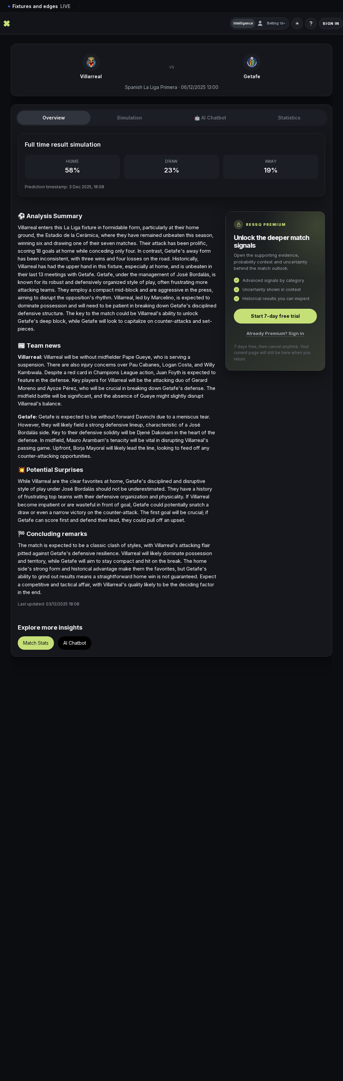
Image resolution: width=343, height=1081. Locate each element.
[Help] (311, 23)
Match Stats (36, 643)
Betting (276, 23)
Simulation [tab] (129, 117)
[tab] (53, 118)
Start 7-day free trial (275, 316)
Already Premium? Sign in (275, 333)
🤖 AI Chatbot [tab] (210, 117)
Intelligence (243, 23)
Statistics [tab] (289, 117)
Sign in (331, 23)
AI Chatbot (74, 643)
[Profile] (260, 23)
